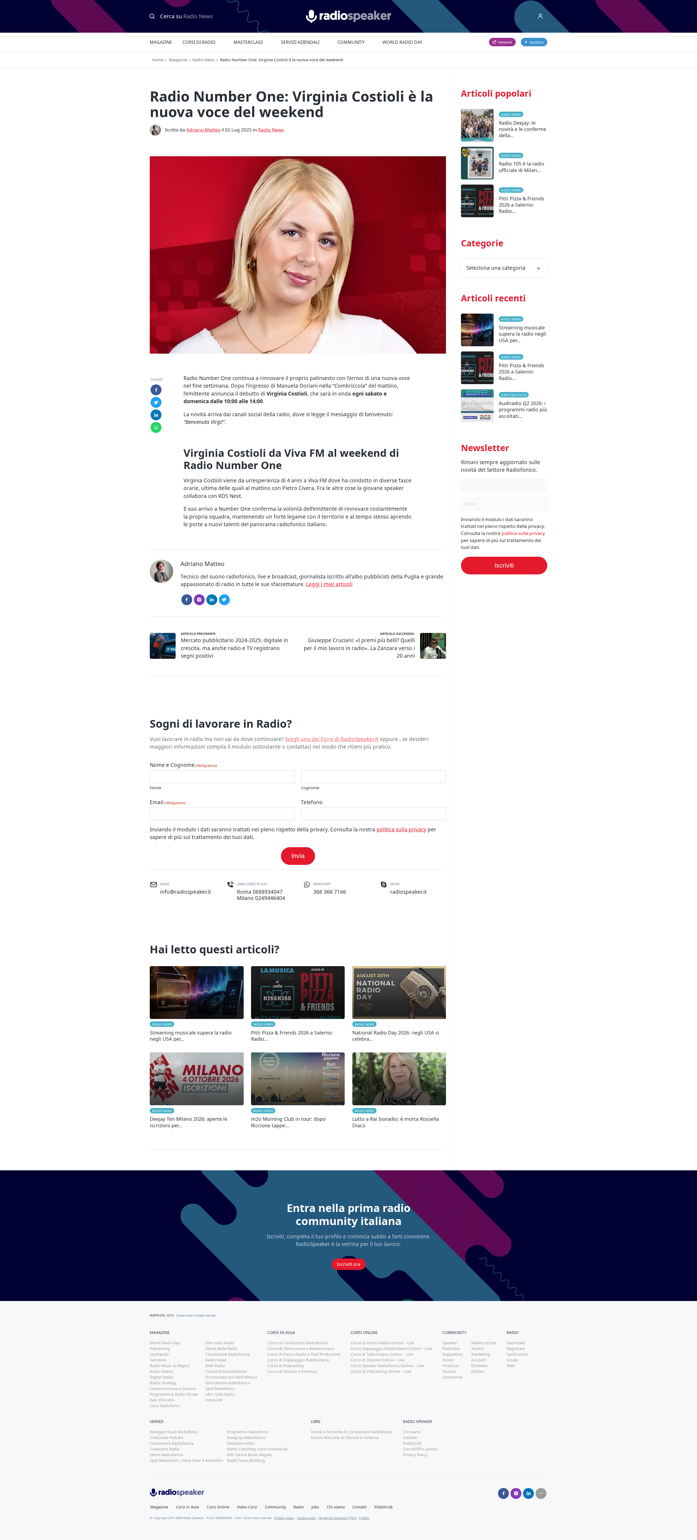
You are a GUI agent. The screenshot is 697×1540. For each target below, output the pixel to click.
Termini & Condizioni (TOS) (337, 1518)
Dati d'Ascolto (514, 395)
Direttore (479, 1365)
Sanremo (158, 1360)
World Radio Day (402, 42)
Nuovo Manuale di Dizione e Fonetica (345, 1437)
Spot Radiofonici (220, 1388)
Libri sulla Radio (220, 1394)
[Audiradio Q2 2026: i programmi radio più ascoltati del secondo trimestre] (504, 408)
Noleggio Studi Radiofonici (174, 1431)
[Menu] (540, 16)
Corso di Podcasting (285, 1365)
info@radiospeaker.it (185, 891)
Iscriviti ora (348, 1264)
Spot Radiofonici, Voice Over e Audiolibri (186, 1460)
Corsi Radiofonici (165, 1405)
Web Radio (215, 1365)
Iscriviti (504, 565)
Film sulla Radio (219, 1342)
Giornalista (452, 1377)
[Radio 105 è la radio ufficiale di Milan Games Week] (504, 166)
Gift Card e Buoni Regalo (249, 1454)
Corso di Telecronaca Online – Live (382, 1354)
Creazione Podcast (166, 1437)
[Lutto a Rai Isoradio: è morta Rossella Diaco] (399, 1090)
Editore (477, 1371)
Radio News (203, 59)
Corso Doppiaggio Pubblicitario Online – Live (391, 1348)
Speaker (449, 1342)
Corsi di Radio (199, 42)
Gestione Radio (241, 1443)
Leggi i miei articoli (329, 584)
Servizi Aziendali (300, 42)
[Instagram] (199, 599)
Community (351, 42)
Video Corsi (247, 1507)
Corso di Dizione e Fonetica (292, 1371)
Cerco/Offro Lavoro (420, 1449)
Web (511, 1365)
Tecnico (449, 1371)
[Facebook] (186, 599)
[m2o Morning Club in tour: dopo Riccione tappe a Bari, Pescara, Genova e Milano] (298, 1090)
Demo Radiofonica (166, 1454)
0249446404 (270, 898)
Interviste (214, 1400)
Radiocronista (483, 1342)
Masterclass (248, 42)
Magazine (161, 42)
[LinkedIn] (211, 599)
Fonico (448, 1360)
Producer (450, 1365)
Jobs (315, 1507)
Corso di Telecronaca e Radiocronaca (300, 1348)
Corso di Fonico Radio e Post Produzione (303, 1354)
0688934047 (268, 891)
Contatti (410, 1437)
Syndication (517, 1354)
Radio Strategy (163, 1382)
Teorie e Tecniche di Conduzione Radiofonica (352, 1431)
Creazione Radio (164, 1449)
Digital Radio (161, 1377)
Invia (298, 855)
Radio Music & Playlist (170, 1365)
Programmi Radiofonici (248, 1431)
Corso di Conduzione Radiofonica (297, 1342)
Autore (477, 1348)
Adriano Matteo (203, 130)
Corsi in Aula (187, 1507)
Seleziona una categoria (495, 267)
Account (478, 1360)
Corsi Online (218, 1507)
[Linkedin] (528, 1493)
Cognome (310, 787)
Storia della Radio (221, 1348)
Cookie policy (306, 1518)
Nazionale (516, 1342)
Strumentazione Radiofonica (231, 1377)
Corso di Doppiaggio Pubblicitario (298, 1360)
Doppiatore (452, 1354)
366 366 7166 (329, 891)
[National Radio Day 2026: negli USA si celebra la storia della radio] (399, 1004)
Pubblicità (412, 1443)
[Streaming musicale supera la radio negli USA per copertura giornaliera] (197, 1004)
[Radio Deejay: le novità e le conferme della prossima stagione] (504, 128)
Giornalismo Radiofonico (227, 1382)
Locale (512, 1360)
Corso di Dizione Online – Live (378, 1360)
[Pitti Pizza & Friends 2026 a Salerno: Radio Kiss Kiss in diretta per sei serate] (298, 1004)
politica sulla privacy (401, 829)
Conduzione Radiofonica (227, 1354)
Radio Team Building (246, 1460)
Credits (364, 1518)
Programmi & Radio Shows (174, 1394)
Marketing (480, 1354)
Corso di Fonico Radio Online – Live (382, 1342)
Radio (299, 1507)
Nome (155, 787)
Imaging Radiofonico (246, 1437)
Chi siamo (412, 1431)
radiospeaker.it (408, 891)
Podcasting (160, 1348)
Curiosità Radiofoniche (226, 1371)
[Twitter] (224, 599)
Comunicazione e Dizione (173, 1388)
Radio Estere (161, 1371)
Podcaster (451, 1348)
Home (157, 59)
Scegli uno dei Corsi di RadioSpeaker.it (331, 739)
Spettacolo (159, 1354)
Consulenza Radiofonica (172, 1443)
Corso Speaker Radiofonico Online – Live (387, 1365)
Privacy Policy (415, 1454)
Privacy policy (284, 1518)
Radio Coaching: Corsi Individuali (257, 1449)
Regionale (516, 1348)
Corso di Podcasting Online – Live (381, 1371)
